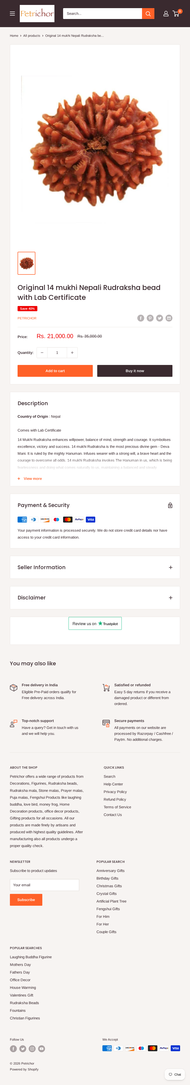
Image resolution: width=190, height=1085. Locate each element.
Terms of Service (117, 807)
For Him (103, 916)
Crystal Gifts (106, 893)
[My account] (166, 13)
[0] (176, 14)
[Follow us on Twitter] (22, 1048)
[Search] (148, 13)
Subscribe (26, 900)
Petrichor (27, 318)
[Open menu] (12, 14)
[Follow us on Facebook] (13, 1048)
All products (31, 35)
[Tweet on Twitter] (159, 318)
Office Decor (20, 980)
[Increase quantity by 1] (72, 352)
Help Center (113, 784)
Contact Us (113, 815)
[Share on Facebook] (140, 318)
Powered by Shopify (24, 1069)
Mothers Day (20, 964)
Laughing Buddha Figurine (31, 957)
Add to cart (55, 371)
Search (109, 776)
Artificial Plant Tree (111, 901)
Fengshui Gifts (108, 909)
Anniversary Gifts (110, 870)
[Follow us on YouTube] (41, 1048)
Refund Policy (115, 799)
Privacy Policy (115, 792)
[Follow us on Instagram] (32, 1048)
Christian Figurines (25, 1018)
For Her (102, 924)
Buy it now (135, 371)
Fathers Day (20, 972)
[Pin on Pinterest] (150, 318)
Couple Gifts (106, 932)
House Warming (23, 987)
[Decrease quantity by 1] (42, 352)
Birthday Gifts (107, 878)
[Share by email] (169, 318)
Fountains (18, 1010)
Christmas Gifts (109, 886)
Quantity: (26, 352)
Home (14, 35)
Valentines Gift (21, 995)
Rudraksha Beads (24, 1003)
